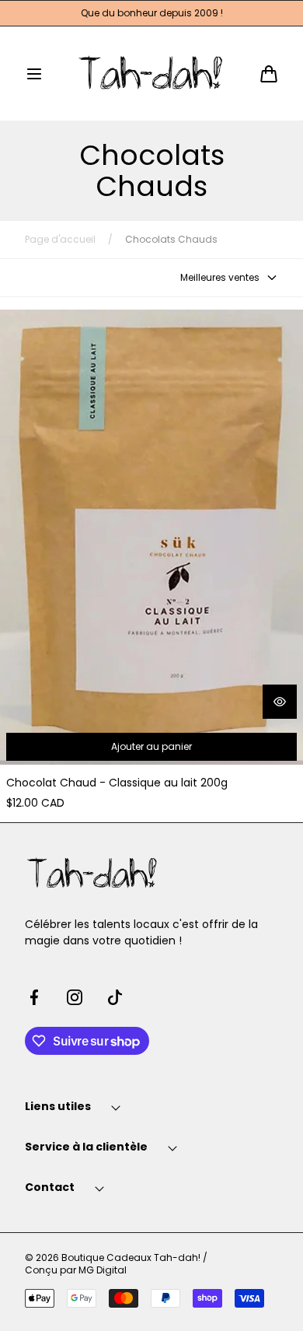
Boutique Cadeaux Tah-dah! (130, 1258)
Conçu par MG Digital (76, 1270)
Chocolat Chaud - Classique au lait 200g (117, 783)
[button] (34, 74)
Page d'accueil (60, 239)
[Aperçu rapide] (280, 702)
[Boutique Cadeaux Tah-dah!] (152, 73)
